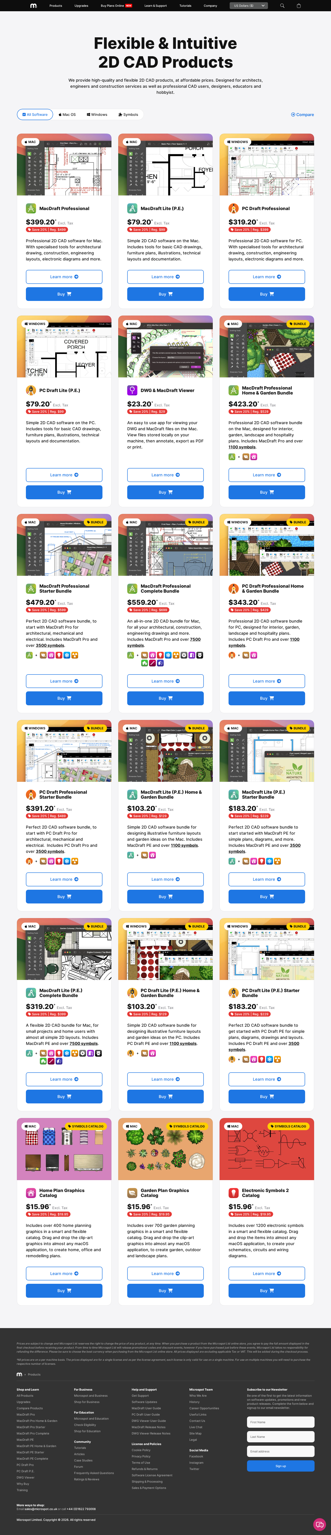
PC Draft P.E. (25, 1471)
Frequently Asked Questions (94, 1473)
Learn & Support (156, 5)
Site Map (195, 1433)
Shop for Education (87, 1431)
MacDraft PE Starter (30, 1452)
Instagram (196, 1462)
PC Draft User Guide (146, 1414)
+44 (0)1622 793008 (81, 1509)
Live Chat (195, 1427)
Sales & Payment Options (149, 1488)
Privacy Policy (141, 1456)
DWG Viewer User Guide (149, 1421)
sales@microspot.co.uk (41, 1509)
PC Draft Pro (25, 1465)
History (194, 1402)
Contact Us (197, 1421)
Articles (79, 1454)
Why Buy (23, 1484)
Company (210, 5)
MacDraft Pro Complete (33, 1433)
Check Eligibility (85, 1425)
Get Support (140, 1395)
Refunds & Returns (145, 1469)
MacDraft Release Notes (149, 1427)
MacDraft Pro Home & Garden (37, 1421)
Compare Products (30, 1408)
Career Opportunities (204, 1408)
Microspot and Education (91, 1418)
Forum (78, 1466)
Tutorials (185, 5)
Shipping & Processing (147, 1481)
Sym (130, 114)
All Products (25, 1395)
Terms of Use (141, 1462)
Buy (61, 294)
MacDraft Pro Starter (31, 1427)
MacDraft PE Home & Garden (36, 1446)
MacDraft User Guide (146, 1408)
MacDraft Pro (26, 1414)
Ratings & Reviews (86, 1479)
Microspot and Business (91, 1395)
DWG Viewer (25, 1477)
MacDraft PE (25, 1439)
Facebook (196, 1456)
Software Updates (144, 1402)
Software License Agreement (152, 1475)
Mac (69, 114)
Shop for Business (87, 1402)
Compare (305, 114)
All (37, 114)
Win (99, 114)
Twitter (194, 1469)
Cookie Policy (141, 1450)
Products (56, 5)
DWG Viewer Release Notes (151, 1433)
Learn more (61, 276)
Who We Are (198, 1395)
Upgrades (81, 5)
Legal (193, 1439)
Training (22, 1490)
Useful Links (197, 1414)
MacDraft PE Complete (32, 1458)
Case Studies (83, 1460)
